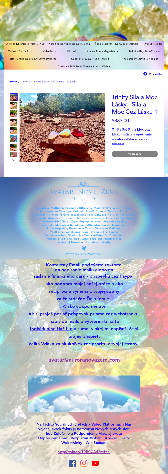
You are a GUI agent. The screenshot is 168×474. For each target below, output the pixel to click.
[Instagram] (83, 463)
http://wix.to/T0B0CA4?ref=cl (84, 451)
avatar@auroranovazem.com (84, 359)
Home (14, 81)
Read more (118, 143)
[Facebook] (72, 463)
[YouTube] (95, 463)
